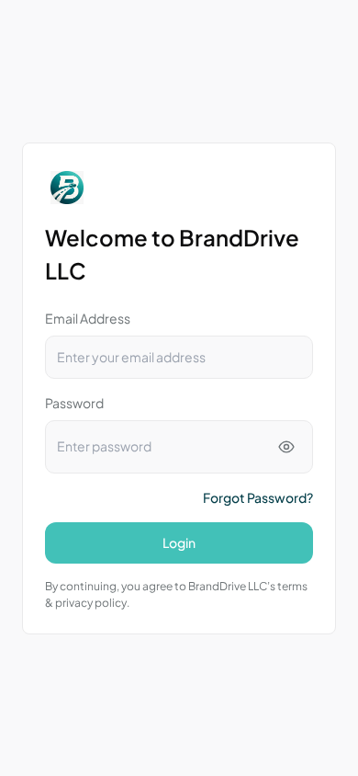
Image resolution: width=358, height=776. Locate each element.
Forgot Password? (258, 497)
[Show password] (286, 447)
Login (179, 542)
